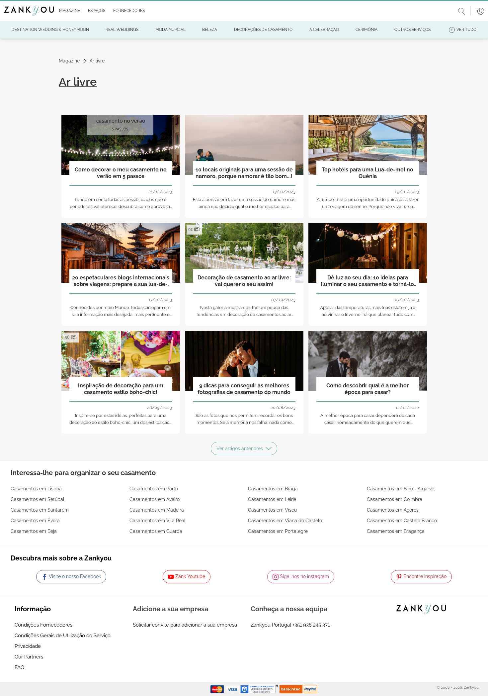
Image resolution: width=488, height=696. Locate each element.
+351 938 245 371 (311, 625)
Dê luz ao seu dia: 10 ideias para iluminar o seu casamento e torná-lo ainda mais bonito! (367, 281)
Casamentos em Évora (35, 520)
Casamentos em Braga (273, 488)
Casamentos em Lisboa (36, 488)
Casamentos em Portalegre (278, 531)
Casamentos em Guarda (155, 531)
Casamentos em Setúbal (37, 499)
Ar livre (97, 60)
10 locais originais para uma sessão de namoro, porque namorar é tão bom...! (244, 172)
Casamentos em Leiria (272, 499)
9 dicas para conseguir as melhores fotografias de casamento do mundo (244, 388)
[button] (68, 11)
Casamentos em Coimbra (394, 499)
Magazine (69, 60)
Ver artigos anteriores (239, 448)
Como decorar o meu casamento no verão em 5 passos (121, 172)
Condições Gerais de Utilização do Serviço (63, 636)
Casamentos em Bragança (396, 531)
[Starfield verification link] (260, 689)
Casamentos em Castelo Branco (402, 520)
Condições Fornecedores (43, 625)
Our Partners (29, 657)
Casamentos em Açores (393, 510)
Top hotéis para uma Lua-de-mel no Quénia (367, 172)
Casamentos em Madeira (156, 510)
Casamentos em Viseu (272, 510)
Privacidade (28, 646)
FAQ (19, 667)
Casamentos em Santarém (40, 510)
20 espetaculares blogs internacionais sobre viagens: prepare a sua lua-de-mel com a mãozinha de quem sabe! (120, 281)
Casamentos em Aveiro (154, 499)
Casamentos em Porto (153, 488)
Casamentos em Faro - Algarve (400, 488)
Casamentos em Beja (34, 531)
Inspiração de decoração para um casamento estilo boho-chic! (120, 388)
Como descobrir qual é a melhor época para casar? (367, 388)
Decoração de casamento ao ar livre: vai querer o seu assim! (244, 280)
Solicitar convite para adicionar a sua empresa (185, 625)
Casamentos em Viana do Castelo (285, 520)
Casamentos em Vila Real (157, 520)
